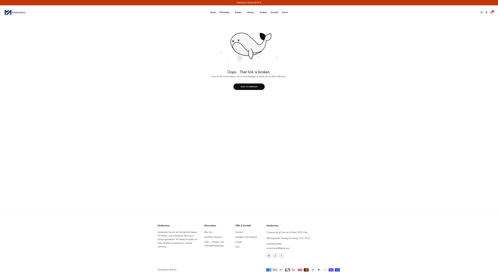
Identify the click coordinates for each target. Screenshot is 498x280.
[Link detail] (269, 255)
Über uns (208, 232)
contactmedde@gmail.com (278, 248)
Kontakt (238, 241)
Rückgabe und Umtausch (246, 237)
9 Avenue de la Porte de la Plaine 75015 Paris (287, 232)
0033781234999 (274, 244)
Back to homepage (249, 87)
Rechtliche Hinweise (213, 237)
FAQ (237, 246)
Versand (239, 232)
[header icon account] (486, 12)
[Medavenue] (15, 12)
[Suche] (481, 12)
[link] (225, 12)
